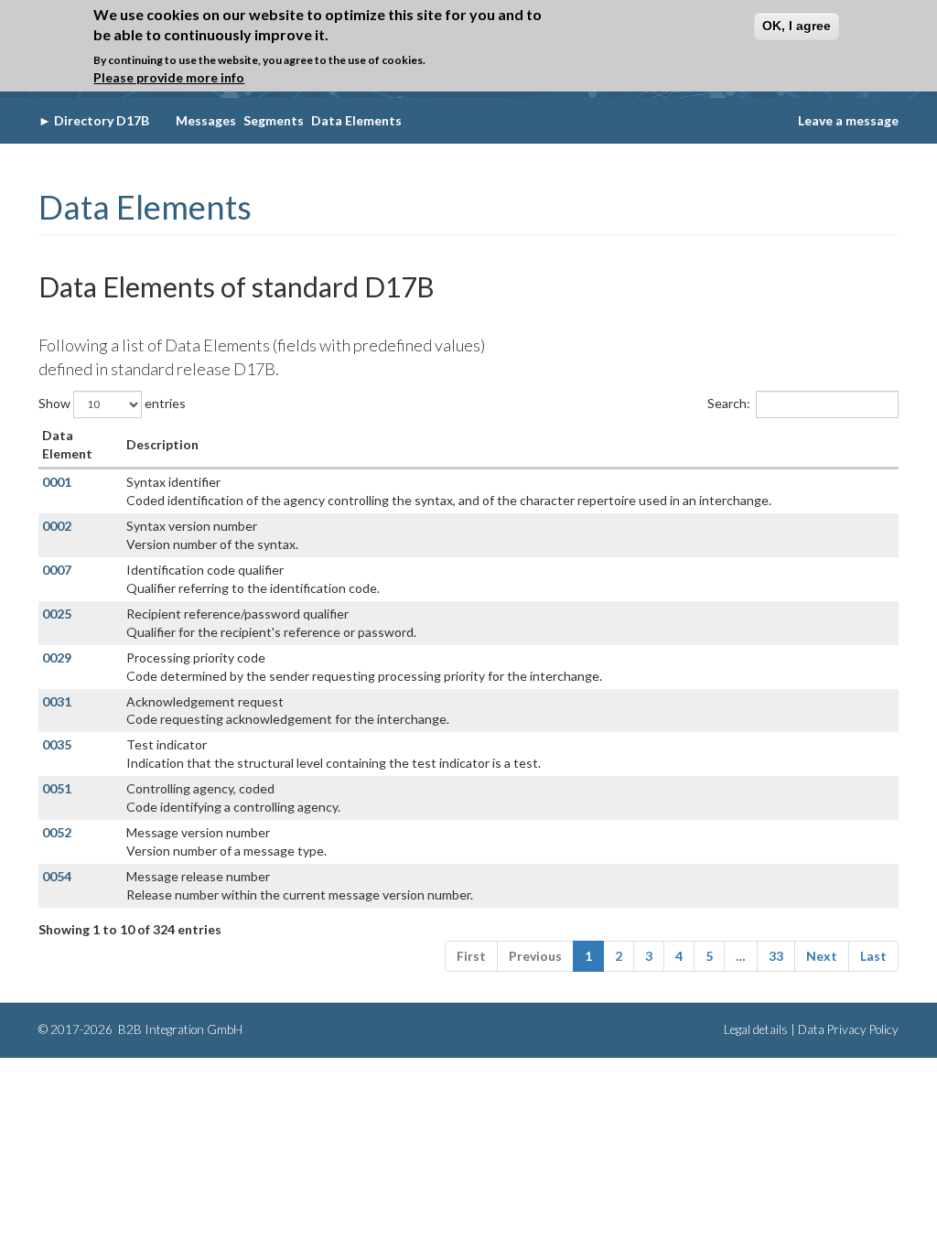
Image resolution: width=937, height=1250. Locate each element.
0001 (56, 482)
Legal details (756, 1029)
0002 (56, 525)
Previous (535, 956)
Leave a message (848, 120)
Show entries (112, 402)
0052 (56, 832)
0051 (56, 788)
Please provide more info (168, 77)
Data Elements (356, 120)
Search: (728, 402)
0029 (56, 657)
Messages (206, 120)
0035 (56, 744)
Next (821, 956)
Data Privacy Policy (848, 1029)
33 (776, 956)
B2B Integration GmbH (178, 1029)
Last (873, 956)
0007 (56, 569)
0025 (56, 613)
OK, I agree (796, 25)
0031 (56, 701)
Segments (273, 120)
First (471, 956)
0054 (56, 876)
